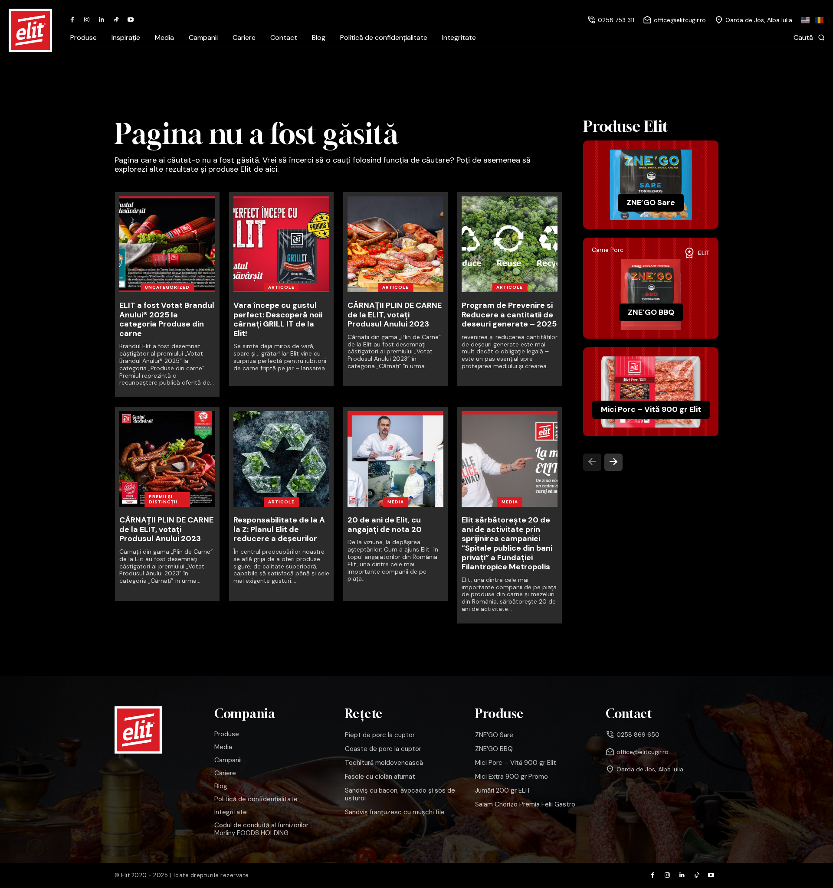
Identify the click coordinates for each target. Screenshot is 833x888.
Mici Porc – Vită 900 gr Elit (651, 409)
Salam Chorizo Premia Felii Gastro (525, 804)
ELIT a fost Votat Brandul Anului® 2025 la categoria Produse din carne (166, 319)
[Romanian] (819, 20)
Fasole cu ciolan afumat (380, 776)
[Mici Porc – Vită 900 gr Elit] (651, 391)
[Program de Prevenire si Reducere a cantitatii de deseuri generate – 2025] (510, 244)
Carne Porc (607, 250)
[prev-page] (592, 462)
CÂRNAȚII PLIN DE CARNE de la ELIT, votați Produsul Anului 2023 (395, 314)
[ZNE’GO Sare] (651, 185)
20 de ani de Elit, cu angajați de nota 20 (385, 525)
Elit (704, 253)
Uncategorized (167, 287)
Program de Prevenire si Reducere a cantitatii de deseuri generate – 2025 (509, 314)
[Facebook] (72, 20)
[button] (812, 37)
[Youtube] (130, 20)
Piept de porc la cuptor (380, 735)
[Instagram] (87, 20)
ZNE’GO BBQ (651, 312)
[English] (805, 20)
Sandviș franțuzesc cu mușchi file (395, 812)
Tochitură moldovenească (384, 762)
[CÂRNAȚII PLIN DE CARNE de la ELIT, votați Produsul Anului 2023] (395, 244)
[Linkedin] (101, 20)
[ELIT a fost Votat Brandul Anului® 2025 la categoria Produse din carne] (167, 244)
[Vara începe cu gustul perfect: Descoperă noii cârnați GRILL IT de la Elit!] (281, 244)
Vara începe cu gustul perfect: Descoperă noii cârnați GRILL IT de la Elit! (277, 319)
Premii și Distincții (163, 499)
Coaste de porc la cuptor (383, 748)
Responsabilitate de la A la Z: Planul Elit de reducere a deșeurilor (279, 529)
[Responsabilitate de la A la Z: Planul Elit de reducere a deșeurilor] (281, 459)
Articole (281, 287)
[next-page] (613, 462)
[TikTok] (116, 20)
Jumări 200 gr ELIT (503, 790)
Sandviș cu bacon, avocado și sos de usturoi (400, 794)
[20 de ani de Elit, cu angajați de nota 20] (395, 459)
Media (395, 502)
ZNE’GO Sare (650, 202)
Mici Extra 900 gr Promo (511, 776)
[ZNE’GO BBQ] (651, 294)
